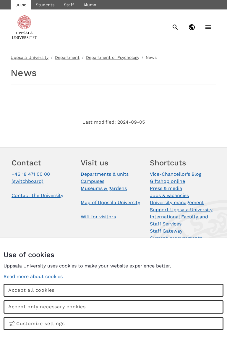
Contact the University (37, 195)
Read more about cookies (33, 276)
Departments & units (105, 174)
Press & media (166, 188)
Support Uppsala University (181, 209)
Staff (69, 4)
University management (177, 202)
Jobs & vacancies (169, 195)
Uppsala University (29, 57)
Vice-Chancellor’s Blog (176, 174)
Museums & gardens (104, 188)
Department (67, 57)
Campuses (92, 181)
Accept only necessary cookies (47, 306)
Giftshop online (167, 181)
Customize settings (40, 323)
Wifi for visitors (98, 217)
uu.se (20, 4)
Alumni (90, 4)
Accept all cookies (31, 290)
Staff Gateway (166, 231)
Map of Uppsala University (110, 202)
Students (45, 4)
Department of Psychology (112, 57)
